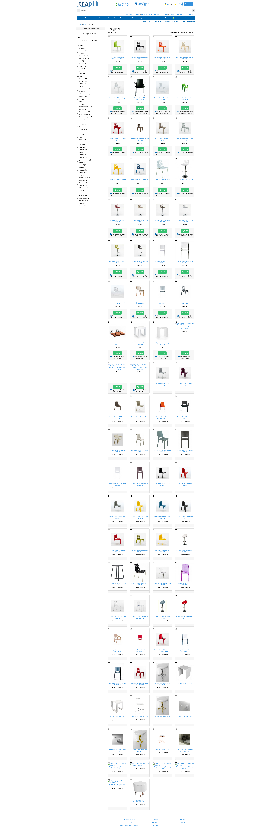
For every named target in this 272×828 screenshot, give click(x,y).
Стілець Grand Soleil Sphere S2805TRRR (184, 617)
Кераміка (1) (82, 91)
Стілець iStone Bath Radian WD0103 (185, 717)
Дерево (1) (82, 86)
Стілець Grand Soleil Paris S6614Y (185, 417)
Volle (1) (81, 71)
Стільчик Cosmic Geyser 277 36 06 (117, 584)
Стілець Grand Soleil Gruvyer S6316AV (184, 57)
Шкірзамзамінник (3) (85, 94)
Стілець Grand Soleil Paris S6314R (117, 550)
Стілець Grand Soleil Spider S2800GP (185, 221)
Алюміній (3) (82, 84)
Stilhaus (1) (82, 68)
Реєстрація (188, 4)
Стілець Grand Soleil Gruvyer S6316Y (140, 57)
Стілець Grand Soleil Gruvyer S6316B (117, 98)
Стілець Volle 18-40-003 (185, 683)
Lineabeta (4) (82, 63)
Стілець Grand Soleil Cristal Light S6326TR (140, 617)
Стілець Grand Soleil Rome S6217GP (117, 517)
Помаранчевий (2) (84, 178)
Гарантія (137, 14)
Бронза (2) (82, 152)
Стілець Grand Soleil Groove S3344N (139, 584)
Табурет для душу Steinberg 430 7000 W (184, 327)
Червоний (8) (83, 172)
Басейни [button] (168, 18)
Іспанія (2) (82, 134)
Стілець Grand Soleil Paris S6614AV (117, 451)
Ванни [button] (81, 18)
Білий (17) (82, 147)
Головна (79, 24)
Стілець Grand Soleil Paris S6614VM (185, 98)
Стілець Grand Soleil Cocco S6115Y (185, 451)
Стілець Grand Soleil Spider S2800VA (117, 261)
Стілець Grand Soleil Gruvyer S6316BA (140, 180)
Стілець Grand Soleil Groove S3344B (162, 180)
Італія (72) (82, 137)
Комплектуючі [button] (124, 18)
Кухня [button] (110, 18)
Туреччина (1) (83, 139)
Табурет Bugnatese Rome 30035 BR (162, 717)
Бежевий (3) (82, 144)
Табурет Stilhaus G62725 (162, 749)
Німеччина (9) (83, 132)
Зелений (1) (82, 165)
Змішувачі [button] (102, 18)
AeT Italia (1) (82, 48)
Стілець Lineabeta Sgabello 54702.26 (140, 343)
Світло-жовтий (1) (84, 185)
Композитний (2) (84, 96)
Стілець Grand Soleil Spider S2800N (140, 261)
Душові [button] (87, 18)
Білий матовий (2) (84, 149)
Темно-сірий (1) (83, 195)
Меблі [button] (133, 18)
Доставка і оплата (127, 14)
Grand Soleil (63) (84, 58)
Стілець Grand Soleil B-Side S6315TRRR (140, 650)
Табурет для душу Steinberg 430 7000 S (140, 368)
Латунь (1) (82, 99)
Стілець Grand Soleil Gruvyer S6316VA (140, 550)
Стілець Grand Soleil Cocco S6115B (117, 484)
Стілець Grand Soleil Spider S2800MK (162, 221)
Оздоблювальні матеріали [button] (154, 18)
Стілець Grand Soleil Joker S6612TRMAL (117, 650)
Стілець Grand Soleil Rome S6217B (162, 98)
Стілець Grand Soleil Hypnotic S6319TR (117, 617)
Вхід (180, 4)
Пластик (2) (82, 109)
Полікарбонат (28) (84, 112)
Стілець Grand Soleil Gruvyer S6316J (162, 139)
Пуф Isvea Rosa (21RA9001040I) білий (140, 801)
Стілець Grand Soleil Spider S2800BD (117, 221)
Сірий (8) (81, 190)
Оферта (150, 14)
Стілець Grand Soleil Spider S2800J (140, 221)
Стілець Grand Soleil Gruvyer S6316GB (117, 180)
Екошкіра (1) (82, 124)
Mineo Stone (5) (83, 78)
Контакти (144, 14)
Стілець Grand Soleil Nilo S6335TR (162, 261)
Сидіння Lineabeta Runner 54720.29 (117, 343)
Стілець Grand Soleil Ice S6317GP (162, 384)
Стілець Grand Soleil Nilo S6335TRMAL (139, 302)
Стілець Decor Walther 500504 (140, 716)
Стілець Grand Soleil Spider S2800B (185, 180)
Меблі (84, 24)
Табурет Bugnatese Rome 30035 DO (140, 750)
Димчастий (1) (83, 157)
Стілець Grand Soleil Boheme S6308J (140, 417)
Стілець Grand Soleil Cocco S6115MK (140, 484)
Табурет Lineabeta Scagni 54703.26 (162, 343)
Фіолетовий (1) (83, 200)
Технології (191, 14)
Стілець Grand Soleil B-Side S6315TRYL (184, 650)
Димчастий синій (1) (85, 160)
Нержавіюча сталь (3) (85, 106)
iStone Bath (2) (83, 74)
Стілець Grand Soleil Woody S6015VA (162, 451)
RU (168, 4)
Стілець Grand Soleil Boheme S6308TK (117, 417)
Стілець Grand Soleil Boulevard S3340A (162, 417)
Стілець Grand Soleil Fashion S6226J (140, 451)
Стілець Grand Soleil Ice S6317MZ (185, 384)
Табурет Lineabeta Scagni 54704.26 (117, 717)
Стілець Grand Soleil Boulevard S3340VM (117, 57)
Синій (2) (81, 193)
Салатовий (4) (83, 183)
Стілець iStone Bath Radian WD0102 (117, 750)
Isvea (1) (81, 61)
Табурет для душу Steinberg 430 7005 (184, 767)
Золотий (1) (82, 167)
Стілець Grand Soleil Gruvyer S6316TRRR (140, 683)
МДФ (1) (81, 101)
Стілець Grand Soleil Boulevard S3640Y (140, 98)
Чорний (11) (82, 206)
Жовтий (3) (82, 162)
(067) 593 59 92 (123, 3)
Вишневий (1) (83, 155)
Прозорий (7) (83, 180)
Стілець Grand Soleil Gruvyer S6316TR (117, 302)
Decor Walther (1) (84, 56)
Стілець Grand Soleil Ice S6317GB (162, 550)
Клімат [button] (116, 18)
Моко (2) (81, 175)
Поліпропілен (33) (84, 114)
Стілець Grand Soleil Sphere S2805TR (184, 550)
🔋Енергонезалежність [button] (180, 18)
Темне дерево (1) (84, 198)
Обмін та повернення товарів (178, 14)
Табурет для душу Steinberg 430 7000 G (117, 368)
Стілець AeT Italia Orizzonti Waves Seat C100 (185, 750)
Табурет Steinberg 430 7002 (140, 765)
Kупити (117, 67)
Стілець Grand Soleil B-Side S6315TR (184, 261)
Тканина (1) (82, 122)
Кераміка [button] (94, 18)
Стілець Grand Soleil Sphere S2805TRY (162, 617)
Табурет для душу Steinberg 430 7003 (162, 767)
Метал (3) (82, 104)
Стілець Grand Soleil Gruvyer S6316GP (184, 139)
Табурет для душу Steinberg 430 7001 (117, 767)
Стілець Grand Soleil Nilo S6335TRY (162, 302)
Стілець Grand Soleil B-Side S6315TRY (117, 683)
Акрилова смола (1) (84, 81)
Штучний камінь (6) (84, 89)
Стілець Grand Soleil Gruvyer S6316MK (140, 139)
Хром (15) (82, 203)
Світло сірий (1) (83, 188)
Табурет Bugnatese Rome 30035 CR (162, 683)
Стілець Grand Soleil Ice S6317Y (162, 484)
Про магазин (158, 14)
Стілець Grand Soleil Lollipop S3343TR (162, 584)
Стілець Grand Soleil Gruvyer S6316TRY (184, 302)
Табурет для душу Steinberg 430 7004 (117, 784)
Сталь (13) (82, 119)
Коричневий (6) (83, 170)
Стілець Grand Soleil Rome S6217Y (185, 517)
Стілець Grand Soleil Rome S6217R (185, 484)
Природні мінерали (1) (85, 117)
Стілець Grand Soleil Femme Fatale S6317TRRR (162, 650)
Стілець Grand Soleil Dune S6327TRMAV (185, 584)
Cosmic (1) (82, 53)
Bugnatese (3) (83, 51)
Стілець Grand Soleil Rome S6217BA (162, 517)
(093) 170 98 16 (123, 5)
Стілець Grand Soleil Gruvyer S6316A (162, 57)
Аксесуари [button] (140, 18)
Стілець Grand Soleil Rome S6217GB (140, 517)
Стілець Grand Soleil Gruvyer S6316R (117, 139)
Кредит (165, 14)
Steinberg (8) (82, 66)
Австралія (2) (83, 129)
